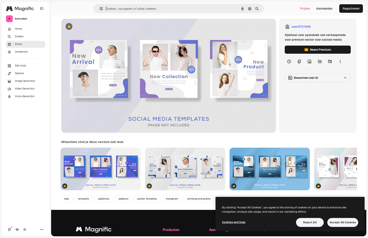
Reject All (310, 222)
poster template (147, 198)
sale (66, 198)
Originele (89, 27)
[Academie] (17, 229)
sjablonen (103, 198)
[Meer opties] (340, 61)
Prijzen (305, 8)
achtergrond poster (199, 198)
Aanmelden (324, 8)
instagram (172, 198)
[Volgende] (356, 169)
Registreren (351, 8)
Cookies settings (233, 222)
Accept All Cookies (343, 222)
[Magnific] (94, 230)
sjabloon (123, 198)
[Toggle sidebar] (41, 8)
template (83, 198)
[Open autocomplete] (99, 8)
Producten (171, 229)
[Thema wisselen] (24, 229)
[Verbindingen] (9, 229)
